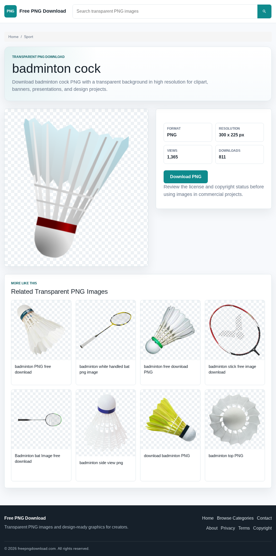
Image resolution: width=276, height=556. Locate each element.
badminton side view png (101, 462)
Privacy (228, 528)
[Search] (264, 11)
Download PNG (185, 176)
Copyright (262, 528)
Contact (264, 518)
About (212, 528)
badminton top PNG (226, 455)
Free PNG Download (25, 518)
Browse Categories (235, 518)
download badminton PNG (167, 455)
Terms (244, 528)
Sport (28, 36)
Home (13, 36)
